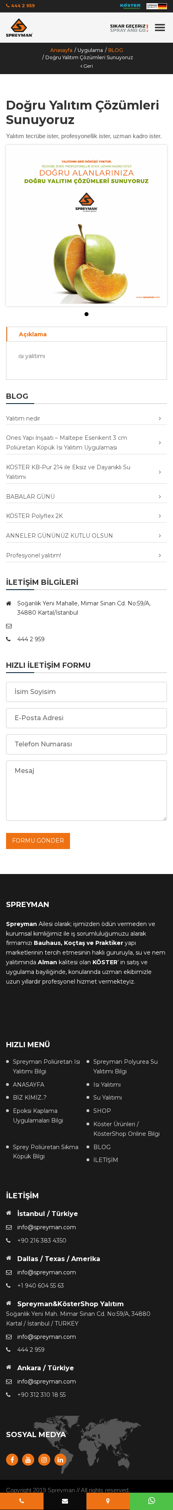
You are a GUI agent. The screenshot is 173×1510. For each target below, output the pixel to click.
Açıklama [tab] (33, 334)
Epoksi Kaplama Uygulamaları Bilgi (38, 1115)
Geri (87, 66)
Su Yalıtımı (107, 1097)
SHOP (102, 1110)
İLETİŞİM (105, 1160)
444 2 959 (22, 5)
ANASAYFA (28, 1084)
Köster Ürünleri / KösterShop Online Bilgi (126, 1129)
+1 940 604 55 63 (40, 1285)
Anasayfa (61, 50)
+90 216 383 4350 (41, 1240)
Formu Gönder (38, 840)
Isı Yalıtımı (107, 1084)
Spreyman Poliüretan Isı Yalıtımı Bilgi (46, 1066)
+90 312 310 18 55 (41, 1394)
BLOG (115, 50)
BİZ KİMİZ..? (30, 1097)
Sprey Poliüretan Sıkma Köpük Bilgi (45, 1151)
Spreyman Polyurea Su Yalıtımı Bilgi (125, 1066)
